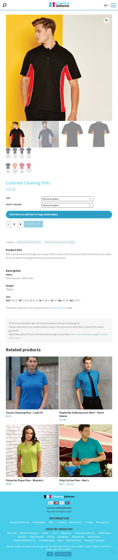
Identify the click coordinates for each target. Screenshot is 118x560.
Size (8, 198)
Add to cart (33, 223)
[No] (114, 551)
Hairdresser (78, 536)
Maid (60, 540)
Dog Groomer (37, 536)
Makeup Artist (73, 540)
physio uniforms (58, 307)
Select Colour (13, 204)
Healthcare (94, 536)
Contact (61, 522)
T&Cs (51, 522)
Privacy (89, 522)
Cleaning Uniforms (85, 532)
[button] (106, 20)
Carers (45, 532)
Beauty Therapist (29, 532)
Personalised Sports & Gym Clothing (59, 242)
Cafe (54, 532)
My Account (76, 522)
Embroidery (39, 522)
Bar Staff (11, 532)
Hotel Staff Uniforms (25, 540)
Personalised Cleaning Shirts (29, 242)
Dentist (22, 536)
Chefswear (65, 532)
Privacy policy (63, 554)
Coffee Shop (104, 532)
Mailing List (102, 522)
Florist (51, 536)
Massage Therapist (94, 540)
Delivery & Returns (19, 522)
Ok (50, 554)
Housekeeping (46, 540)
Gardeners (63, 536)
